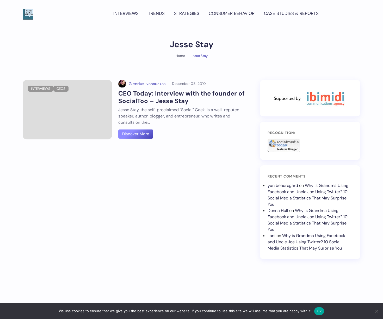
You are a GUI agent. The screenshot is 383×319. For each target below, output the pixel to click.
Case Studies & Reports (291, 13)
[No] (376, 311)
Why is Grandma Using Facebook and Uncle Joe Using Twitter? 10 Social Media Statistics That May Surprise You (306, 242)
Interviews (126, 13)
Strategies (186, 13)
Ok (319, 311)
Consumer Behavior (232, 13)
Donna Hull (278, 210)
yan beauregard (283, 185)
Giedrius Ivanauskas (147, 83)
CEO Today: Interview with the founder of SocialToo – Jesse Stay (181, 97)
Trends (156, 13)
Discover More (135, 134)
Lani (271, 235)
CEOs (61, 88)
